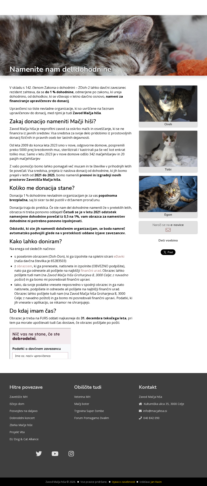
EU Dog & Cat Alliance (24, 439)
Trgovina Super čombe (89, 411)
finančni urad (91, 270)
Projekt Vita (17, 432)
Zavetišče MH (18, 397)
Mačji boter (81, 404)
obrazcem (24, 266)
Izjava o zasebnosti (123, 482)
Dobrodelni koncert (22, 418)
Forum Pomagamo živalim (91, 418)
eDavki (119, 256)
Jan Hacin (156, 482)
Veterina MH (82, 397)
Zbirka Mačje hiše (21, 425)
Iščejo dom (17, 404)
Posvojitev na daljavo (24, 411)
